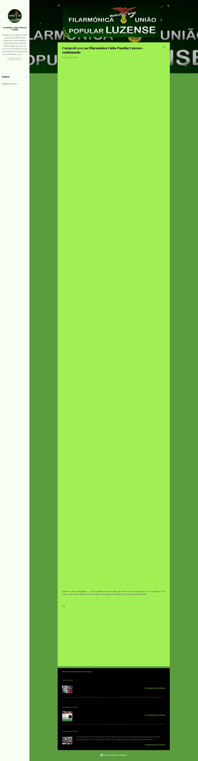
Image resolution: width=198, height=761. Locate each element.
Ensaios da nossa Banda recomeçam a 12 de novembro (88, 728)
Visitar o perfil (14, 59)
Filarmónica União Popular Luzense (14, 29)
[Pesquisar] (168, 6)
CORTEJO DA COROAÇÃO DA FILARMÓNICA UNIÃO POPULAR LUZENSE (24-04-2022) (106, 676)
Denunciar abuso (9, 83)
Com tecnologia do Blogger (115, 755)
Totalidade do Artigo (155, 688)
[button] (163, 47)
